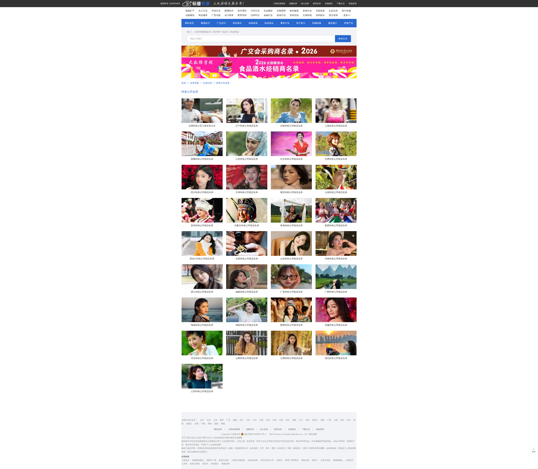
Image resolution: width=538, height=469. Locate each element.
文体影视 (307, 15)
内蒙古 (189, 424)
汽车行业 (255, 11)
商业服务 (203, 15)
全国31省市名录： (189, 420)
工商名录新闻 (279, 3)
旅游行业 (281, 15)
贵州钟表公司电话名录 (202, 225)
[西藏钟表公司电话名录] (202, 143)
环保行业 (216, 11)
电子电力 (300, 23)
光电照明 (281, 11)
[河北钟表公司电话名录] (202, 343)
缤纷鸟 (205, 464)
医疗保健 (346, 11)
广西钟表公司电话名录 (336, 292)
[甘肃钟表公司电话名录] (336, 143)
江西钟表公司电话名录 (291, 358)
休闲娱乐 (320, 15)
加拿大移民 (195, 464)
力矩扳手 (349, 460)
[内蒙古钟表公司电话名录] (246, 210)
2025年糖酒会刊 (203, 32)
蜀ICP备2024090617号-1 (255, 434)
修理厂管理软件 (292, 460)
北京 (202, 420)
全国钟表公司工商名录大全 (202, 126)
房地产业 (348, 23)
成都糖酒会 (338, 460)
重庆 (222, 420)
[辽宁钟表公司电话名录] (246, 110)
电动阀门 (215, 464)
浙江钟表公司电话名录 (202, 292)
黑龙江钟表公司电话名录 (202, 258)
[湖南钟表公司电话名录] (246, 310)
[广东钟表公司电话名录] (291, 276)
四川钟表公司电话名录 (202, 192)
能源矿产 (189, 11)
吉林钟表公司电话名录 (291, 126)
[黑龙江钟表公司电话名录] (202, 243)
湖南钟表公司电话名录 (247, 325)
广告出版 (216, 15)
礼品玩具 (333, 11)
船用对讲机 (224, 460)
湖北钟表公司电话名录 (336, 358)
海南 (322, 420)
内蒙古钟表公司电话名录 (246, 225)
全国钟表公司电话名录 (247, 258)
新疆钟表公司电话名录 (336, 225)
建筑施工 (332, 23)
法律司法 (255, 15)
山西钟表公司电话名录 (247, 358)
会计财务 (229, 15)
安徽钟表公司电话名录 (336, 325)
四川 (349, 420)
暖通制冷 (229, 11)
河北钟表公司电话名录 (202, 358)
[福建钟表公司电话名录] (246, 276)
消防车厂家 (211, 460)
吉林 (307, 420)
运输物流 (189, 15)
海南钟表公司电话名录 (202, 325)
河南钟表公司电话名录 (336, 258)
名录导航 (194, 83)
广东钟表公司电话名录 (291, 292)
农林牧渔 (253, 23)
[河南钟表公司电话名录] (336, 243)
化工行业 (203, 11)
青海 (210, 424)
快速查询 (353, 3)
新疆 (216, 424)
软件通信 (242, 11)
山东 (255, 420)
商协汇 (315, 460)
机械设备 (316, 23)
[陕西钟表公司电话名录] (291, 310)
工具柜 (184, 464)
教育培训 (242, 15)
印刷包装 (320, 11)
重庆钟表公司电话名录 (291, 192)
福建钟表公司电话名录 (247, 292)
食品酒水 (237, 23)
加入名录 (305, 3)
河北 (268, 420)
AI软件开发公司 (267, 460)
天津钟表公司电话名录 (247, 192)
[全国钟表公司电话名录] (246, 243)
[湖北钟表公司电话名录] (336, 343)
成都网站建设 (198, 460)
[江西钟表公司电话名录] (291, 343)
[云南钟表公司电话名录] (336, 177)
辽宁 (301, 420)
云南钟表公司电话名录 (336, 192)
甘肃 (197, 424)
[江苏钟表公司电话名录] (246, 143)
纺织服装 (294, 11)
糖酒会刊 (205, 23)
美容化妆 (294, 15)
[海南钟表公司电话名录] (202, 310)
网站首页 (189, 23)
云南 (336, 420)
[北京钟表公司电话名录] (291, 143)
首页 (183, 83)
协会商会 (269, 23)
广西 (329, 420)
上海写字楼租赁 (238, 460)
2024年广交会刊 (220, 32)
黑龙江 (315, 420)
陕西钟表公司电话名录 (291, 325)
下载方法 (341, 3)
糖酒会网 (225, 464)
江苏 (248, 420)
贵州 (342, 420)
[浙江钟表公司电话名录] (202, 276)
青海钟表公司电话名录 (291, 225)
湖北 (288, 420)
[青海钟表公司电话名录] (291, 210)
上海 (215, 420)
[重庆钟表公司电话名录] (291, 177)
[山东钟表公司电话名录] (291, 243)
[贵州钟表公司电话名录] (202, 210)
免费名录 (293, 3)
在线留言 (329, 3)
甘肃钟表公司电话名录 (336, 159)
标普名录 (317, 3)
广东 (228, 420)
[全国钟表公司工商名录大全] (202, 110)
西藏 (223, 424)
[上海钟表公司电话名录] (336, 110)
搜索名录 (342, 39)
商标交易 (305, 460)
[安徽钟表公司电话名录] (336, 310)
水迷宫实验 (325, 460)
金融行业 (268, 15)
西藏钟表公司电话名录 (202, 159)
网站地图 (313, 434)
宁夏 (203, 424)
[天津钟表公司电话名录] (246, 177)
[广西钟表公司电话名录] (336, 276)
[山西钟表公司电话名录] (246, 343)
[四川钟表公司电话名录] (202, 177)
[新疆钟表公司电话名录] (336, 210)
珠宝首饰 (333, 15)
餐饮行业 (284, 23)
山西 (261, 420)
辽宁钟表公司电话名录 (247, 126)
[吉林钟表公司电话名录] (291, 110)
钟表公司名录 (222, 83)
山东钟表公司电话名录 (291, 258)
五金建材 (268, 11)
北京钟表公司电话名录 (291, 159)
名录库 (279, 460)
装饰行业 (307, 11)
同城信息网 (253, 460)
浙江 (242, 420)
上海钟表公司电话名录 (336, 126)
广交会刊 (221, 23)
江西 (281, 420)
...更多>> (346, 15)
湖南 (294, 420)
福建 (235, 420)
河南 (274, 420)
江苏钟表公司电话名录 (247, 159)
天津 (209, 420)
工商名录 (185, 460)
